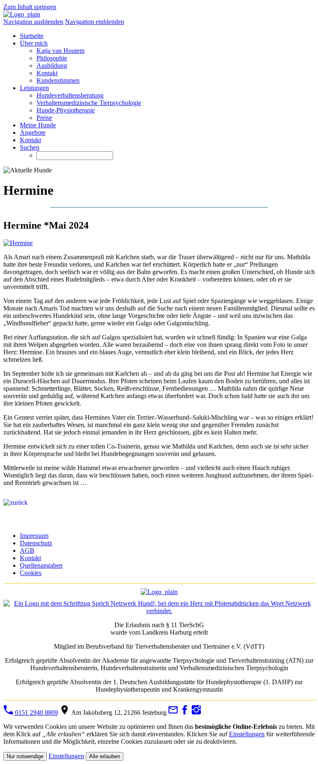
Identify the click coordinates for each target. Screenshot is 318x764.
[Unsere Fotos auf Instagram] (196, 712)
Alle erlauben (104, 756)
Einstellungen (247, 734)
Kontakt (30, 557)
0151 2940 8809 (35, 712)
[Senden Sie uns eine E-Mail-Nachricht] (173, 712)
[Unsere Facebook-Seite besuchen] (185, 712)
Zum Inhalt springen (29, 6)
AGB (27, 550)
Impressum (34, 535)
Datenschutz (36, 543)
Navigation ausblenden (33, 21)
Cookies (30, 572)
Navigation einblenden (94, 21)
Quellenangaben (41, 565)
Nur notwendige (25, 756)
